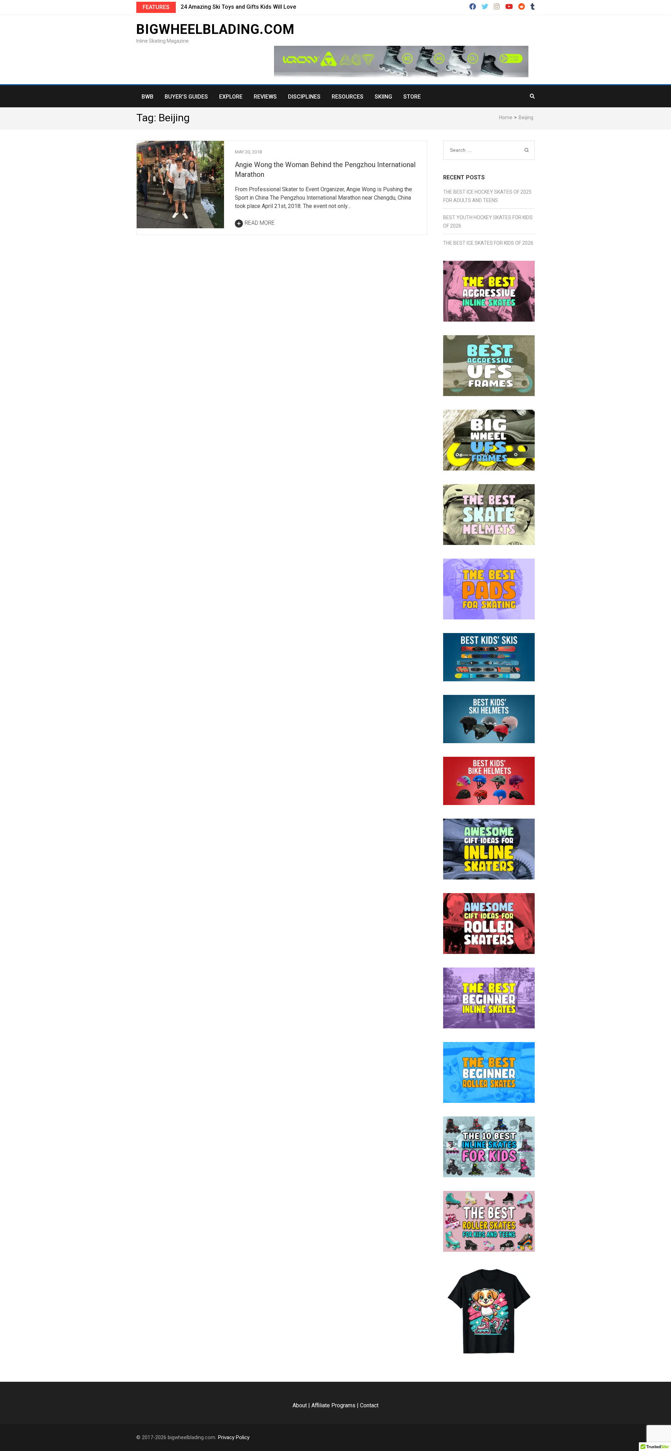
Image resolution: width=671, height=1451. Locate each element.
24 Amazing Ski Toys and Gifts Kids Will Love (238, 6)
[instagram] (497, 7)
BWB (147, 96)
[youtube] (509, 7)
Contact (369, 1405)
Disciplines (304, 96)
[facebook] (472, 7)
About (300, 1405)
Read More (260, 223)
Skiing (383, 96)
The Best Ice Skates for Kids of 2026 (488, 243)
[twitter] (485, 7)
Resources (347, 96)
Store (412, 96)
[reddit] (521, 7)
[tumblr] (533, 7)
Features (156, 7)
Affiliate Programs (333, 1405)
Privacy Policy (234, 1437)
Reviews (265, 96)
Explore (231, 96)
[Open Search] (532, 96)
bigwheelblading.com (215, 29)
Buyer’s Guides (186, 96)
